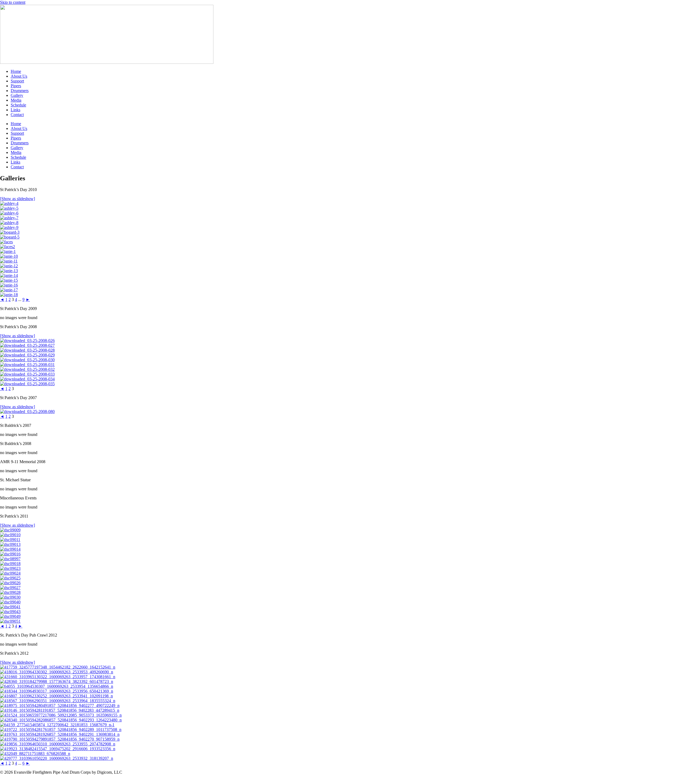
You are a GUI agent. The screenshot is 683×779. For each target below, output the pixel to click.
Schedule (18, 105)
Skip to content (12, 2)
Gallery (17, 95)
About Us (19, 76)
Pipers (16, 86)
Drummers (20, 90)
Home (16, 71)
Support (17, 81)
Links (15, 110)
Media (16, 100)
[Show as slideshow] (17, 198)
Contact (17, 114)
